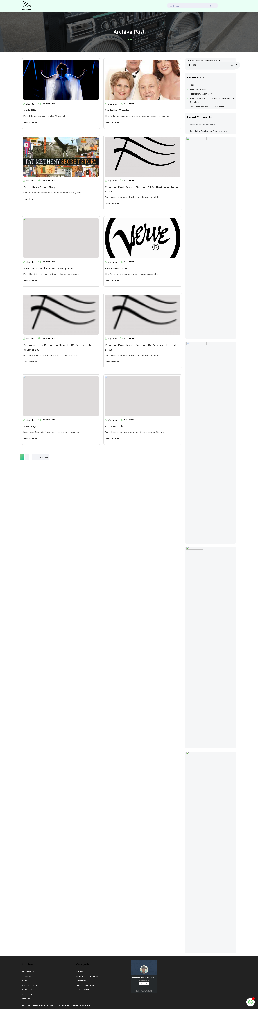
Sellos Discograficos (85, 985)
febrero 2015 (27, 994)
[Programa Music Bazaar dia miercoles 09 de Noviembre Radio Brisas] (61, 314)
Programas (81, 981)
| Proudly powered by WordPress (76, 1005)
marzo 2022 (27, 981)
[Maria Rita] (61, 79)
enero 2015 (27, 999)
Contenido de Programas (87, 976)
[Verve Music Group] (142, 238)
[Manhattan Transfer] (142, 79)
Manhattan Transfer (117, 110)
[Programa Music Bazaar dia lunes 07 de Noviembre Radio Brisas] (142, 314)
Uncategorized (82, 990)
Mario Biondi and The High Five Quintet (48, 268)
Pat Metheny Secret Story (39, 187)
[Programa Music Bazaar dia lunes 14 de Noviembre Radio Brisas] (142, 156)
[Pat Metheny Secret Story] (61, 156)
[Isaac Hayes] (61, 396)
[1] (250, 1002)
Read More (29, 122)
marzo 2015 (27, 990)
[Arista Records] (142, 396)
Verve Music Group (116, 268)
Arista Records (114, 426)
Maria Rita (29, 110)
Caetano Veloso (209, 125)
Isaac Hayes (30, 426)
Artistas (79, 972)
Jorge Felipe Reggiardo (200, 131)
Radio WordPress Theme (34, 1005)
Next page (43, 457)
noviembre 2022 (29, 972)
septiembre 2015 (29, 985)
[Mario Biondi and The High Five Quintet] (61, 238)
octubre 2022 (28, 976)
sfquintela (31, 104)
